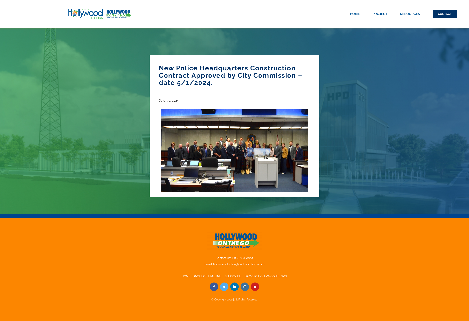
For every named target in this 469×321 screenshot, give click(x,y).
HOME (186, 276)
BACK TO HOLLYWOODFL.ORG (266, 276)
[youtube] (255, 287)
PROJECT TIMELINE (207, 276)
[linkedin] (234, 287)
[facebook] (214, 287)
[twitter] (224, 287)
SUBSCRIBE (233, 276)
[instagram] (245, 287)
